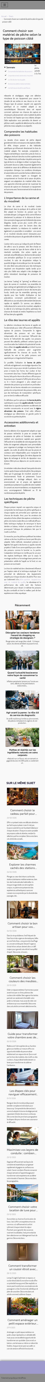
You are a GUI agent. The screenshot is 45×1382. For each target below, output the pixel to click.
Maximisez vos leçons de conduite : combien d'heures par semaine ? (22, 1153)
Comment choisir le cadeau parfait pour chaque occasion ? (22, 813)
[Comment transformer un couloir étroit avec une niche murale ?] (22, 1252)
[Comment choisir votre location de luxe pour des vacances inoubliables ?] (22, 1193)
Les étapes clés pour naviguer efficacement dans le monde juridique (22, 1094)
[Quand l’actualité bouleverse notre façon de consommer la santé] (22, 660)
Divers (11, 16)
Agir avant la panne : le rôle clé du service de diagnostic (22, 714)
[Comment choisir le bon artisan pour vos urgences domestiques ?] (22, 909)
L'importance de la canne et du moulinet (20, 76)
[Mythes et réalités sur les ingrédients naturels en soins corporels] (22, 737)
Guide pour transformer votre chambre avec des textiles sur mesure (23, 1037)
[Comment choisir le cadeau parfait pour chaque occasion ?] (22, 796)
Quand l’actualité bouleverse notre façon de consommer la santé (22, 675)
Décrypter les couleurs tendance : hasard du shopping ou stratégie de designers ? (22, 635)
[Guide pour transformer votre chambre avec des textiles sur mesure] (22, 1020)
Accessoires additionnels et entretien (19, 84)
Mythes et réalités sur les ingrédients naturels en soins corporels (22, 752)
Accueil (3, 16)
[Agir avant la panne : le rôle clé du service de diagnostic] (22, 699)
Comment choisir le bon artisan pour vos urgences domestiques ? (22, 927)
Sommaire (10, 67)
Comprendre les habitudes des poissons (20, 71)
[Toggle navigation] (4, 5)
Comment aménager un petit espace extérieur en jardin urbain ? (23, 1323)
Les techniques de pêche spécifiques (19, 88)
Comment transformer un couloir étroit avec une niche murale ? (22, 1269)
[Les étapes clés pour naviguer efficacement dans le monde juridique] (22, 1077)
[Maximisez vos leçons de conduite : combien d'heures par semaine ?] (22, 1136)
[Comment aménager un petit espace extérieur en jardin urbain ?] (22, 1306)
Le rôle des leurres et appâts (16, 80)
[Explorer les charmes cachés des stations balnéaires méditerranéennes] (22, 850)
